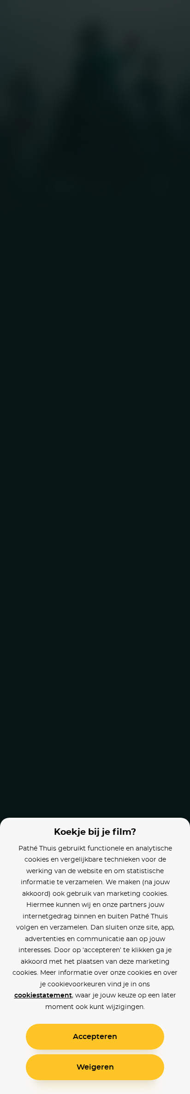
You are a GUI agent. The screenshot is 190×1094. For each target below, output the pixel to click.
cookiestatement (43, 995)
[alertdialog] (95, 547)
